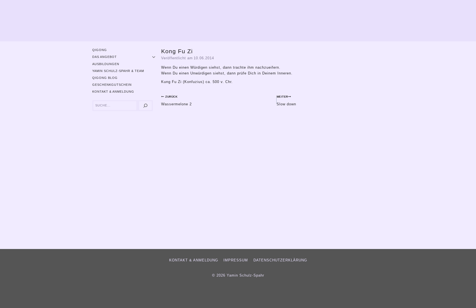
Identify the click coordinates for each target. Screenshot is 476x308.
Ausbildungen (105, 64)
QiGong (99, 50)
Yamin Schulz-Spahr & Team (118, 71)
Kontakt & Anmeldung (113, 91)
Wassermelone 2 (176, 100)
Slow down (286, 100)
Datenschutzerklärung (280, 260)
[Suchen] (145, 105)
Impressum (235, 260)
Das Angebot (104, 56)
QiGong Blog (105, 77)
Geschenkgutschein (112, 84)
